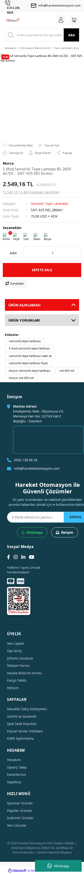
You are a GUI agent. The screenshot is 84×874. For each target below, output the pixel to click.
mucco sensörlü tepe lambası (29, 370)
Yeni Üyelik (15, 643)
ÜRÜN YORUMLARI (24, 320)
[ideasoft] (17, 870)
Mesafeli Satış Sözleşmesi (27, 709)
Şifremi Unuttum (20, 658)
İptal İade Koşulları (22, 723)
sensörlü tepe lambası (25, 341)
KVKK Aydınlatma (20, 738)
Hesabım (14, 760)
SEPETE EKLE (42, 270)
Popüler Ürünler (19, 810)
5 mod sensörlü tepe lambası (29, 348)
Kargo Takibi (16, 680)
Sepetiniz (14, 782)
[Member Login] (61, 20)
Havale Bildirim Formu (24, 673)
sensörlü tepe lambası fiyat (28, 363)
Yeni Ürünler (17, 825)
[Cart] (74, 20)
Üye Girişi (14, 651)
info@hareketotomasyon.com (59, 5)
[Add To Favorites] (18, 145)
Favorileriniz (16, 774)
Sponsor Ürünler (20, 803)
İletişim (67, 532)
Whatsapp (61, 866)
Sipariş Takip (17, 767)
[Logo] (12, 20)
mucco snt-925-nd (21, 378)
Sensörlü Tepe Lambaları (49, 203)
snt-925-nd (66, 370)
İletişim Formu (18, 665)
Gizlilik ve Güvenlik (21, 716)
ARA (71, 35)
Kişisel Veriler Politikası (25, 731)
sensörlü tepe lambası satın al (30, 356)
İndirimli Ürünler (20, 818)
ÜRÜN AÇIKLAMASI (24, 305)
